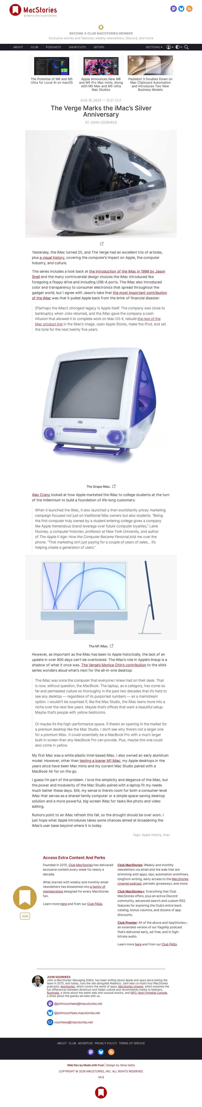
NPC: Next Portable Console (149, 992)
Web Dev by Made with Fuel (85, 1065)
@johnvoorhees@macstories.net (78, 1003)
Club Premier (127, 923)
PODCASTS (53, 47)
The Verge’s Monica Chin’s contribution (113, 665)
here (63, 904)
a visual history (52, 257)
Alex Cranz (41, 495)
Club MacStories (81, 865)
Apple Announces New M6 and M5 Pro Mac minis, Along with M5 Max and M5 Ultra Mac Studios (101, 84)
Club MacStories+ (131, 891)
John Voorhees (58, 977)
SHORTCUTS (77, 47)
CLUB (34, 47)
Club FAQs (94, 904)
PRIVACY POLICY (106, 1043)
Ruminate (53, 992)
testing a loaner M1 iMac (100, 761)
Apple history (151, 835)
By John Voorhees (101, 122)
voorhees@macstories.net (73, 1022)
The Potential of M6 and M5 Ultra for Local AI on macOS (52, 80)
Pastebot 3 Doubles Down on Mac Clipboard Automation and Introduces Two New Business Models (150, 84)
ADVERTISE (85, 1043)
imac (166, 835)
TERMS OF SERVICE (132, 1043)
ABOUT (18, 47)
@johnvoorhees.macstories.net (77, 1013)
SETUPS (99, 47)
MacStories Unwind (130, 986)
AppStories (68, 986)
